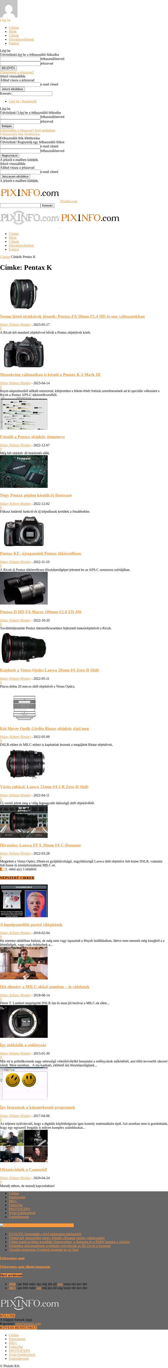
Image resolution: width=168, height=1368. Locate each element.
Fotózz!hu (16, 1205)
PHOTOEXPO (19, 1209)
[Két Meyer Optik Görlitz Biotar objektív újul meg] (24, 720)
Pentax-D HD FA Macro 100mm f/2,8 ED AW (41, 612)
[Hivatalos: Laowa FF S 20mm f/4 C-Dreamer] (24, 837)
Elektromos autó (12, 1258)
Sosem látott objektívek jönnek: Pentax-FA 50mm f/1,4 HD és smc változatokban (72, 316)
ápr (39, 1288)
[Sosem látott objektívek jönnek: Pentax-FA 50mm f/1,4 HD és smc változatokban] (24, 308)
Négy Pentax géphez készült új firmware (36, 495)
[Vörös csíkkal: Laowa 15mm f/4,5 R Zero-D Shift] (24, 778)
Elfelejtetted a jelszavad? (17, 72)
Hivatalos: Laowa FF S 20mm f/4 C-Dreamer (40, 845)
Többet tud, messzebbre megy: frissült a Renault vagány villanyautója (57, 1238)
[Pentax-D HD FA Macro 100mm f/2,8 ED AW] (24, 603)
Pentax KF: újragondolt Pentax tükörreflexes (40, 553)
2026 (12, 1284)
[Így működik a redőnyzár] (24, 1036)
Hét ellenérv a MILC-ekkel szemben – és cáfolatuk (44, 986)
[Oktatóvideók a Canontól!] (24, 1161)
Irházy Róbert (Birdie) (15, 324)
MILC (13, 1201)
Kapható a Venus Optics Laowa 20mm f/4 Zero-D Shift (49, 670)
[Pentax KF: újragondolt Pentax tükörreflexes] (24, 545)
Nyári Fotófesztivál (22, 1213)
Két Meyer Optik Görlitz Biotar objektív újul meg (44, 728)
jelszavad (46, 63)
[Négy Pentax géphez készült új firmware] (24, 486)
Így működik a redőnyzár (23, 1045)
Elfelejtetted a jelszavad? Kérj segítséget (27, 130)
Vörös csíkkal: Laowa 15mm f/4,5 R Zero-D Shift (44, 786)
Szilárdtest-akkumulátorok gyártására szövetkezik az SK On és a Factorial (59, 1246)
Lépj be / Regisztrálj (23, 101)
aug (60, 1284)
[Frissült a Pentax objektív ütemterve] (24, 428)
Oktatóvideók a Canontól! (23, 1169)
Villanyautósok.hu (60, 1225)
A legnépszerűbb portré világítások (31, 924)
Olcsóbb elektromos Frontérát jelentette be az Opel (44, 1250)
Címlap (14, 27)
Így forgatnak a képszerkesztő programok (37, 1107)
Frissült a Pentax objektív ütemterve (32, 436)
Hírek (13, 31)
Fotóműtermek (19, 1217)
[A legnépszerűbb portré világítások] (24, 916)
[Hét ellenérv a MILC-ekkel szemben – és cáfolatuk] (24, 978)
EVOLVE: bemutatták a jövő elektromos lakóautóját (45, 1234)
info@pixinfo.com (28, 1323)
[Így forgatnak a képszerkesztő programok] (24, 1099)
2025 (12, 1288)
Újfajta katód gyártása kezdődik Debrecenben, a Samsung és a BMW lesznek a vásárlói (69, 1242)
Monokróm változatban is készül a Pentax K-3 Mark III (50, 374)
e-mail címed (49, 84)
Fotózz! (14, 43)
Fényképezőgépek (21, 39)
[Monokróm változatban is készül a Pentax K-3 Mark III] (24, 366)
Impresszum (17, 1197)
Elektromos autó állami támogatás (25, 1267)
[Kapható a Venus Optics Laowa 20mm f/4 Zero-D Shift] (24, 662)
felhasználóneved (52, 59)
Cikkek (14, 35)
